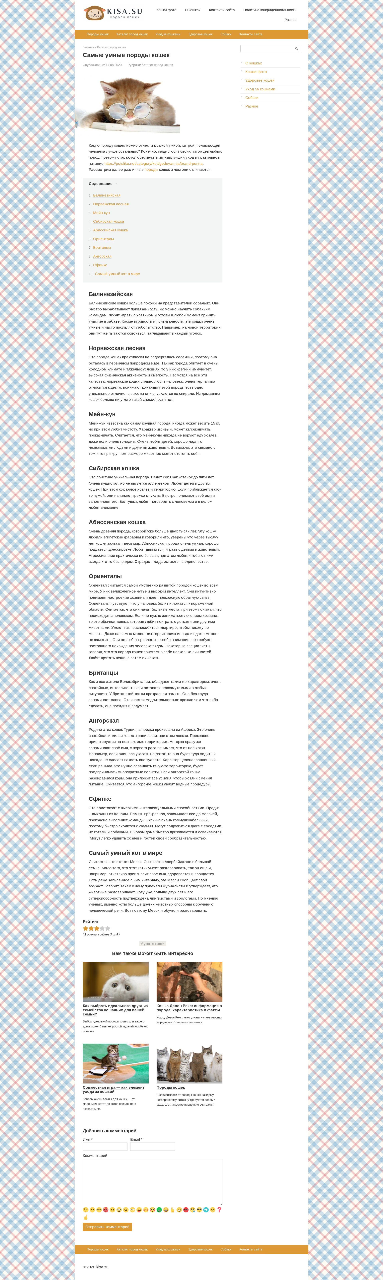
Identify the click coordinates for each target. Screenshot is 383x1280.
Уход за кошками (168, 34)
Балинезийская (106, 195)
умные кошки (154, 944)
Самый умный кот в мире (117, 274)
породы (151, 169)
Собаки (225, 34)
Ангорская (102, 256)
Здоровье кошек (200, 34)
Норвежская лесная (111, 204)
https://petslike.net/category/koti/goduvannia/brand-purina (154, 163)
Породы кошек (98, 34)
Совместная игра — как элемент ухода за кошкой (113, 1089)
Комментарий (95, 1156)
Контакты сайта (222, 10)
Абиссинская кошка (110, 230)
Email (136, 1139)
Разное (290, 20)
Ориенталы (103, 239)
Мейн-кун (101, 213)
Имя (88, 1139)
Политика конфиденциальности (269, 10)
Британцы (102, 247)
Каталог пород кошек (132, 34)
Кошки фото (166, 10)
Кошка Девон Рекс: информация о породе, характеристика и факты (189, 1008)
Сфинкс (100, 265)
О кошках (192, 10)
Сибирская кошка (108, 221)
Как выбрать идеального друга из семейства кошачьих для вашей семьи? (115, 1010)
